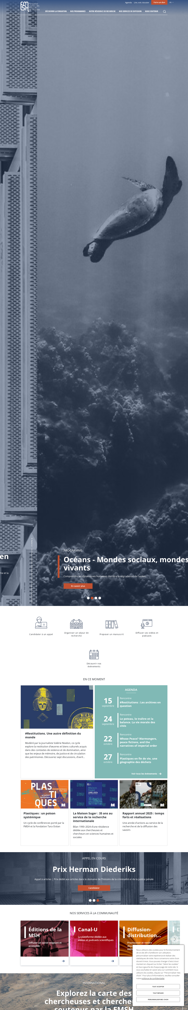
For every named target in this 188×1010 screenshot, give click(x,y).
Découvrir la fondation (56, 11)
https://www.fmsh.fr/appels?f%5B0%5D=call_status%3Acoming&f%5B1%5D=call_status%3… (94, 888)
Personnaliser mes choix (158, 999)
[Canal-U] (94, 943)
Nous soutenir (151, 11)
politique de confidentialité (152, 978)
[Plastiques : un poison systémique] (44, 813)
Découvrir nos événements (94, 657)
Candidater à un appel (41, 626)
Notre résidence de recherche (102, 11)
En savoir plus (41, 586)
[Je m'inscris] (57, 731)
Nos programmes (77, 11)
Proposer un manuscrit (111, 626)
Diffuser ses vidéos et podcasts (147, 626)
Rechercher (164, 11)
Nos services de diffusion (130, 11)
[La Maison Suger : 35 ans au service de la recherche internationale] (94, 813)
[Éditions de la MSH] (44, 943)
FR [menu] (170, 2)
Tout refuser (158, 993)
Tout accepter (158, 987)
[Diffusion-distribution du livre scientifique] (143, 943)
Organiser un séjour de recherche (76, 626)
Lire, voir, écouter (141, 2)
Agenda (128, 2)
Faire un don (159, 2)
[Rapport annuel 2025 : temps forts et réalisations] (143, 813)
